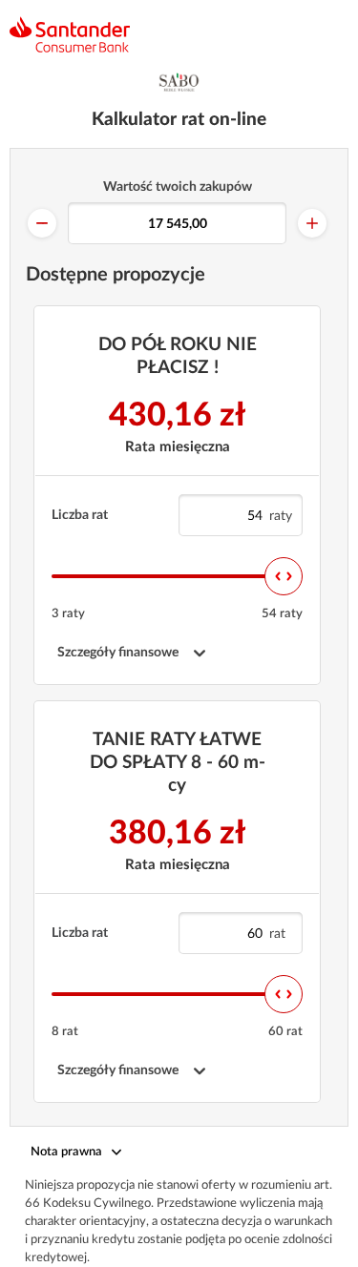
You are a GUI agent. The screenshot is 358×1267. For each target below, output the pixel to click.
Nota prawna (66, 1152)
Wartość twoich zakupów (177, 187)
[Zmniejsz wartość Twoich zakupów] (42, 223)
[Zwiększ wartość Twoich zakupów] (312, 223)
